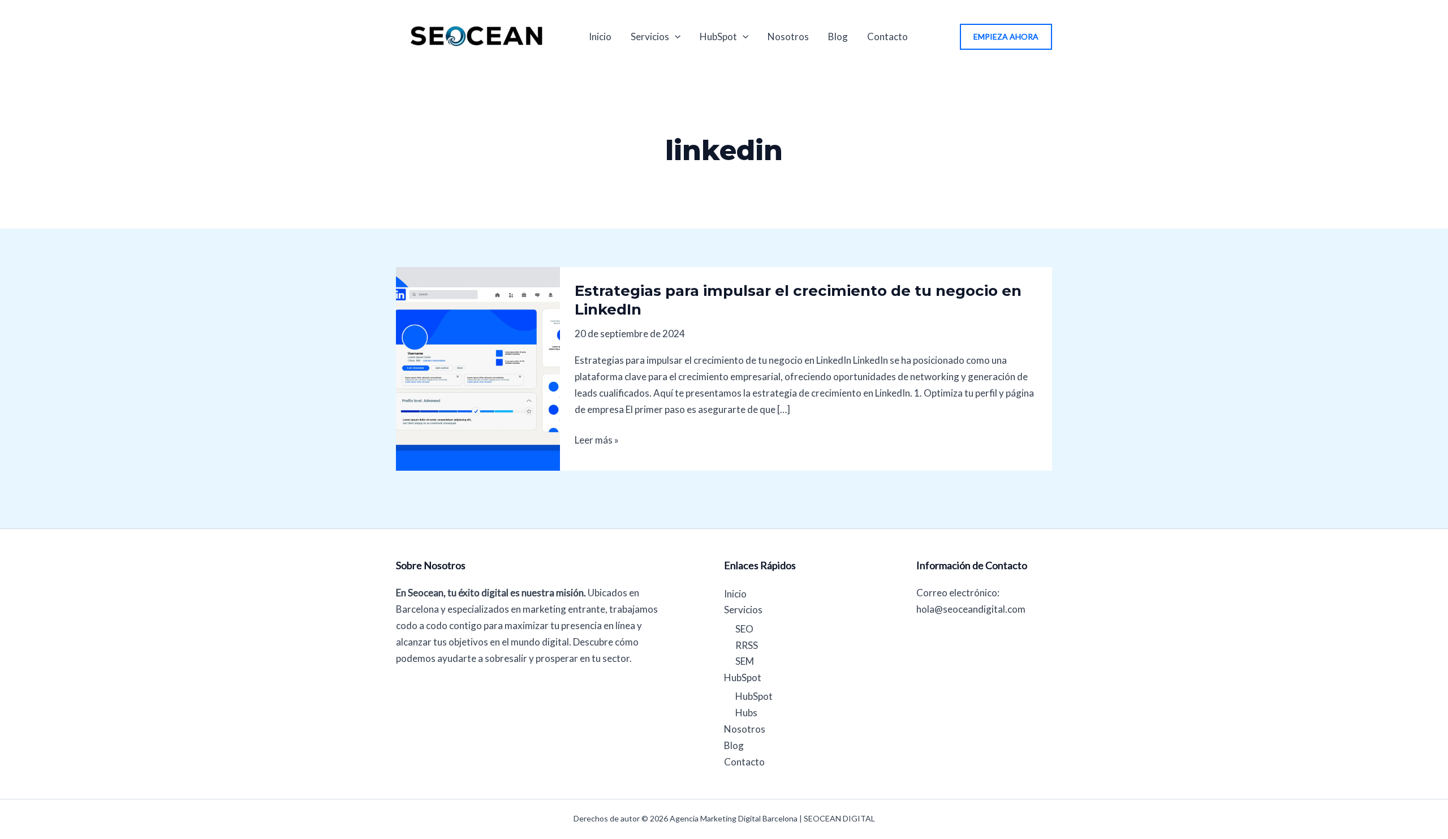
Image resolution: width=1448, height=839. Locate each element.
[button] (1006, 37)
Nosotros (788, 36)
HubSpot (718, 36)
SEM (744, 661)
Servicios (650, 36)
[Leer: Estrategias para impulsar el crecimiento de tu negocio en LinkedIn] (478, 367)
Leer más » (597, 439)
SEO (744, 629)
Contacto (887, 36)
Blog (838, 36)
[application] (674, 36)
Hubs (746, 712)
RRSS (746, 645)
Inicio (600, 36)
